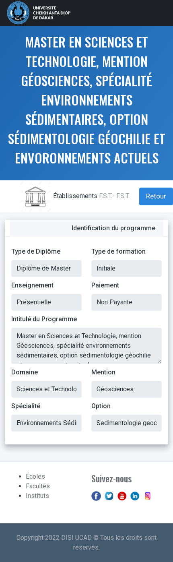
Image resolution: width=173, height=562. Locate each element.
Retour (156, 196)
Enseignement (32, 285)
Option (101, 406)
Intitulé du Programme (44, 319)
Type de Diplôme (35, 251)
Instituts (37, 496)
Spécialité (25, 406)
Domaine (24, 372)
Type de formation (118, 251)
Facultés (38, 486)
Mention (103, 372)
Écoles (35, 476)
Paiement (105, 285)
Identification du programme (113, 228)
